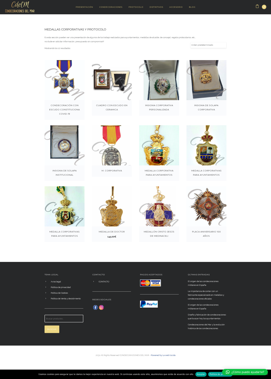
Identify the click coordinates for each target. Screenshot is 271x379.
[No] (267, 374)
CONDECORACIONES (110, 7)
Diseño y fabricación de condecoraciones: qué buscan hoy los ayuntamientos (207, 317)
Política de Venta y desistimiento (66, 298)
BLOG (192, 7)
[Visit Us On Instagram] (101, 307)
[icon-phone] (264, 7)
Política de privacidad (61, 287)
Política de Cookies (59, 293)
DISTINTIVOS (156, 7)
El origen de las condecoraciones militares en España (203, 283)
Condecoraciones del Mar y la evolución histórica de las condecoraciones (206, 326)
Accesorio (176, 7)
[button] (245, 372)
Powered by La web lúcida (163, 355)
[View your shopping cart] (257, 7)
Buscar (51, 329)
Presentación (84, 7)
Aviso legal (56, 281)
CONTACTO (104, 281)
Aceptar (201, 374)
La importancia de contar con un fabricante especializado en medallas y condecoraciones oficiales (206, 295)
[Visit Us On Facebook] (95, 307)
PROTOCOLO (136, 7)
